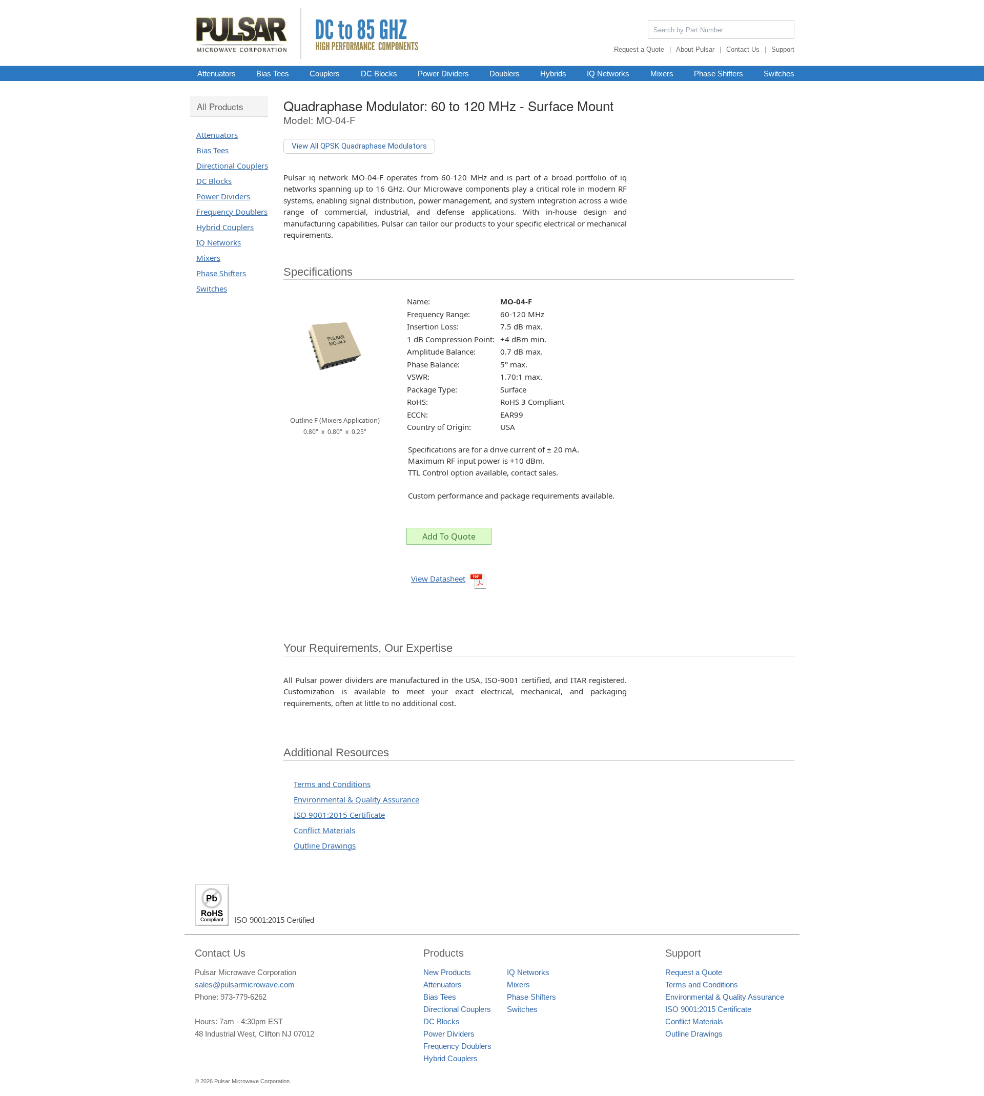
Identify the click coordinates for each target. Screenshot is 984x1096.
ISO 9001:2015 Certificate (339, 815)
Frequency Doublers (232, 211)
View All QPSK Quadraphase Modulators (359, 146)
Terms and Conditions (332, 784)
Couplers (325, 73)
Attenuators (216, 73)
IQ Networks (608, 73)
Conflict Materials (324, 830)
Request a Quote (639, 49)
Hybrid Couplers (225, 227)
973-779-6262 (243, 996)
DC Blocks (379, 73)
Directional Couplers (232, 165)
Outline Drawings (325, 845)
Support (782, 49)
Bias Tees (272, 73)
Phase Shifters (718, 73)
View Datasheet (438, 578)
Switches (779, 73)
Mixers (661, 73)
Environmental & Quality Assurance (356, 799)
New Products (447, 972)
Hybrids (553, 73)
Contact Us (743, 49)
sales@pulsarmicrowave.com (245, 984)
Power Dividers (443, 73)
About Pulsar (695, 49)
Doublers (504, 73)
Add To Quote (449, 536)
